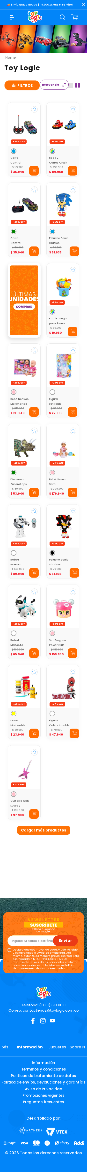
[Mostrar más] (43, 830)
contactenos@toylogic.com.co (51, 1010)
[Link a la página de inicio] (10, 57)
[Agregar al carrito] (34, 171)
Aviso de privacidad (51, 953)
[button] (13, 151)
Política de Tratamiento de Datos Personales (44, 966)
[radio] (70, 85)
